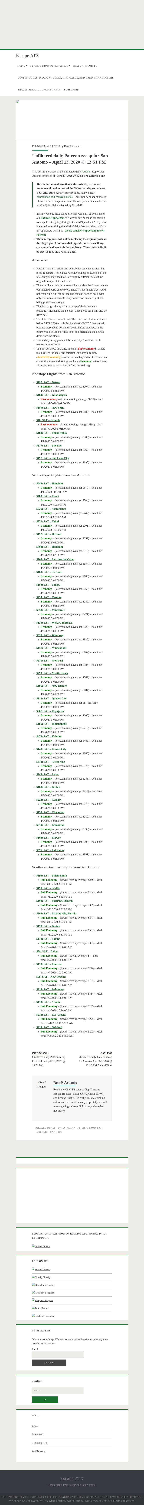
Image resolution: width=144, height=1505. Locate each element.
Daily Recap (66, 1127)
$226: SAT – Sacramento (51, 508)
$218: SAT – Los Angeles (51, 1014)
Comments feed (39, 1442)
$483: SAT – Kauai (47, 496)
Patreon (85, 171)
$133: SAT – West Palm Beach (54, 622)
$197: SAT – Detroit (48, 382)
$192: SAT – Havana (48, 534)
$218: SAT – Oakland (49, 1027)
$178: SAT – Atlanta (48, 1002)
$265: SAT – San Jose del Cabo (55, 559)
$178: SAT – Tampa (48, 938)
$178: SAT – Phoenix (48, 964)
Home (21, 65)
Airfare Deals (45, 1127)
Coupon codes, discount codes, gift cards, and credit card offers (66, 77)
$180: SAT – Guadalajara (51, 394)
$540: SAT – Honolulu (49, 483)
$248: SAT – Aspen (47, 774)
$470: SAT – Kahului (48, 736)
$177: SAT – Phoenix (48, 445)
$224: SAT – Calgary (48, 799)
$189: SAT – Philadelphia (51, 432)
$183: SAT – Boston (48, 787)
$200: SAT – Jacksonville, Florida (56, 913)
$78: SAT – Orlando (48, 420)
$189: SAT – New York (50, 407)
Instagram (49, 1292)
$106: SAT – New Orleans (51, 685)
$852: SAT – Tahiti (47, 521)
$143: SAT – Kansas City (51, 749)
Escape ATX (27, 55)
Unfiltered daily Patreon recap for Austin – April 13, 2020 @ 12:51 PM (49, 1061)
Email (35, 1349)
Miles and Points (85, 65)
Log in (35, 1426)
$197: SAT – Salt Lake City (52, 458)
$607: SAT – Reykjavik (50, 711)
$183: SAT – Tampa (48, 584)
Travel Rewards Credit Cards (39, 89)
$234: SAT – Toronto (48, 597)
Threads (46, 1269)
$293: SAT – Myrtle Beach (52, 673)
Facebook (49, 1316)
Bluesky (47, 1277)
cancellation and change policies (55, 196)
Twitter (45, 1308)
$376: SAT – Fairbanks (50, 850)
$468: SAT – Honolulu (49, 546)
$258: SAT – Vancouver (50, 609)
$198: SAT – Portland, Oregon (54, 900)
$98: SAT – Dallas (47, 951)
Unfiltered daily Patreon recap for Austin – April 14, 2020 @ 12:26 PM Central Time (95, 1061)
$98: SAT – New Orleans (51, 976)
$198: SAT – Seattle (48, 888)
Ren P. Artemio (72, 146)
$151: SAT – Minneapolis (51, 647)
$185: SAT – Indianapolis (51, 723)
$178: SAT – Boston (48, 926)
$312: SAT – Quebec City (51, 698)
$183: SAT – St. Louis (49, 572)
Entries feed (37, 1434)
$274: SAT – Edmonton (50, 824)
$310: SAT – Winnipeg (49, 635)
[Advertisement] (72, 24)
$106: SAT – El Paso (48, 837)
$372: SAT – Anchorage (50, 761)
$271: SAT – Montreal (49, 660)
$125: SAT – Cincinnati (50, 812)
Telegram (48, 1300)
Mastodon (49, 1285)
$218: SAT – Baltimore (50, 989)
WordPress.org (38, 1451)
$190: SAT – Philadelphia (51, 875)
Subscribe (71, 89)
